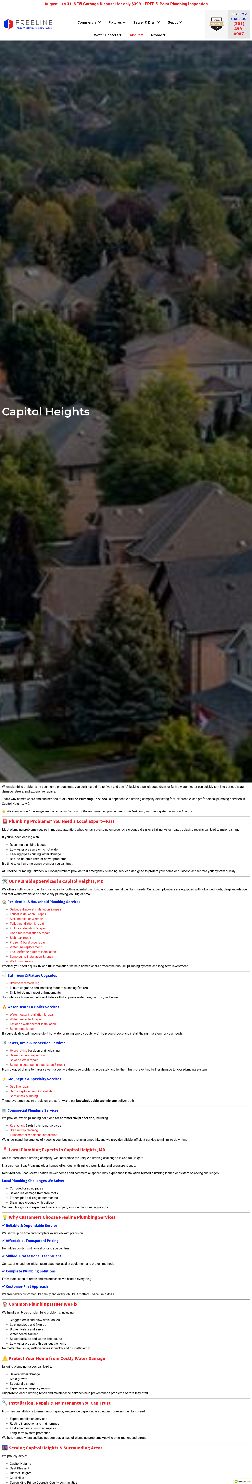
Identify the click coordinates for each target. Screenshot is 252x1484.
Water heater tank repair (26, 1019)
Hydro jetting (18, 1050)
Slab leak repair (20, 938)
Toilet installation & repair (27, 923)
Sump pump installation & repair (31, 956)
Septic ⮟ (175, 22)
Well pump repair (21, 961)
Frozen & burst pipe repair (28, 942)
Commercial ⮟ (89, 22)
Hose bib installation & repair (30, 933)
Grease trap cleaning (24, 1130)
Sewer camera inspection (27, 1055)
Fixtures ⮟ (117, 22)
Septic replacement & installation (32, 1091)
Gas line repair (20, 1086)
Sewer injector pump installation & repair (37, 1065)
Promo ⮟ (158, 35)
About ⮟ (136, 35)
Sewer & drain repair (24, 1060)
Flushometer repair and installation (33, 1135)
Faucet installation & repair (28, 914)
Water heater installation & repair (32, 1014)
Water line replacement (26, 947)
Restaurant (17, 1125)
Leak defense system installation (33, 952)
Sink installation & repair (26, 919)
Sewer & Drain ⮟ (146, 22)
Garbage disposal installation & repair (35, 909)
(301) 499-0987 (239, 28)
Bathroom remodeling (24, 983)
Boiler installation (22, 1029)
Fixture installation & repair (28, 928)
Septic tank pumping (24, 1096)
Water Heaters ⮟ (108, 35)
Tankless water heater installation (33, 1024)
